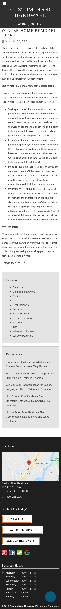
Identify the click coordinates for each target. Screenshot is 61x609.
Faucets (17, 309)
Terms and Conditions (47, 606)
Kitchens (17, 322)
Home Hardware (22, 313)
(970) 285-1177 (32, 24)
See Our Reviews (19, 541)
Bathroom (18, 287)
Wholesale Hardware (24, 331)
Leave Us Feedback (21, 530)
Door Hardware (21, 304)
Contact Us (15, 519)
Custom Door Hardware (30, 12)
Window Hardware (23, 335)
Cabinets (18, 296)
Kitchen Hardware (23, 318)
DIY (23, 263)
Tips (15, 326)
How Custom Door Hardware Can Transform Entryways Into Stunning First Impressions (28, 401)
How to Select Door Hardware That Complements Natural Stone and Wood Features (27, 417)
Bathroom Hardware (24, 291)
